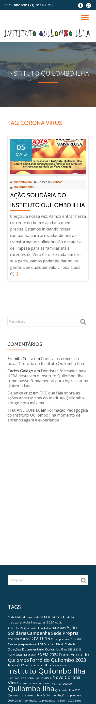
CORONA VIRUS (18, 639)
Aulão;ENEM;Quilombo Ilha (25, 628)
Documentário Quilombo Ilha (44, 649)
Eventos (57, 182)
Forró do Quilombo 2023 (58, 660)
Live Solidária (43, 678)
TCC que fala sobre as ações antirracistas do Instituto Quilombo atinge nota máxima (45, 398)
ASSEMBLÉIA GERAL (51, 617)
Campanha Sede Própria (53, 633)
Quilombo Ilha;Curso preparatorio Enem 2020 (44, 700)
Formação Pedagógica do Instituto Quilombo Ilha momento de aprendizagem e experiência (47, 415)
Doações (14, 649)
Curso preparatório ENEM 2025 (31, 644)
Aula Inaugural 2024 (38, 622)
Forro (64, 654)
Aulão (59, 622)
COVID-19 (39, 638)
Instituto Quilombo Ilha (46, 671)
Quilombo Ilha (31, 688)
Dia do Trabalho (66, 644)
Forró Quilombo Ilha (29, 665)
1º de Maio (15, 617)
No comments (24, 187)
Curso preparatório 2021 (67, 639)
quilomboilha (23, 182)
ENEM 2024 (47, 654)
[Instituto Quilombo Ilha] (48, 33)
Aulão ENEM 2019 (55, 628)
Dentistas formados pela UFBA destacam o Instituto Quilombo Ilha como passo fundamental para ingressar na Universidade (47, 378)
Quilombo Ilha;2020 (67, 690)
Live (10, 678)
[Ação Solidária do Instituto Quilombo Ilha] (48, 156)
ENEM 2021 (30, 655)
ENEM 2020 (15, 655)
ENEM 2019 (74, 649)
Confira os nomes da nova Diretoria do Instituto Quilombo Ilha (45, 361)
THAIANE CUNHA (23, 410)
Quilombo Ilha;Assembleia (25, 695)
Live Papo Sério (24, 678)
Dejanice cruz (19, 393)
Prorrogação (64, 683)
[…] (15, 273)
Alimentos (28, 617)
